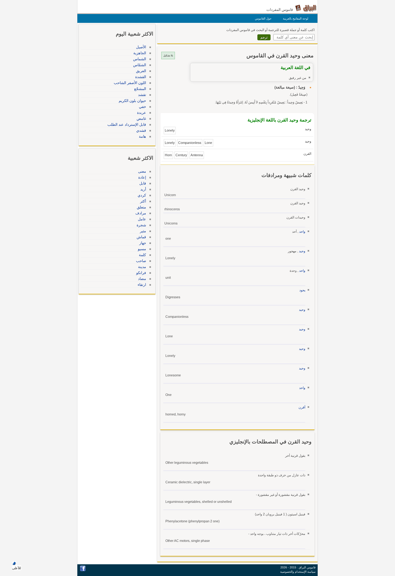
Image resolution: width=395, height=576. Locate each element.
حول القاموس (263, 18)
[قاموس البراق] (306, 8)
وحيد (302, 251)
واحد (302, 231)
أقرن (302, 407)
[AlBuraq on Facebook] (83, 570)
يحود (302, 290)
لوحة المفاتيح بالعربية (295, 18)
